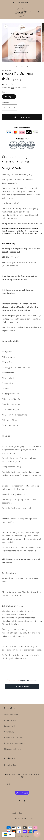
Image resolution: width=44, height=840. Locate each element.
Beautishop (25, 836)
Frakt (12, 87)
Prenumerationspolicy (13, 737)
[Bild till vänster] (16, 66)
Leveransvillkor (10, 726)
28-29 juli (9, 96)
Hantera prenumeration (14, 743)
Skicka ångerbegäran (13, 749)
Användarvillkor (11, 714)
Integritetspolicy (11, 720)
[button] (5, 12)
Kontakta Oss (10, 765)
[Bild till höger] (27, 66)
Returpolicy (9, 732)
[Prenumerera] (37, 784)
